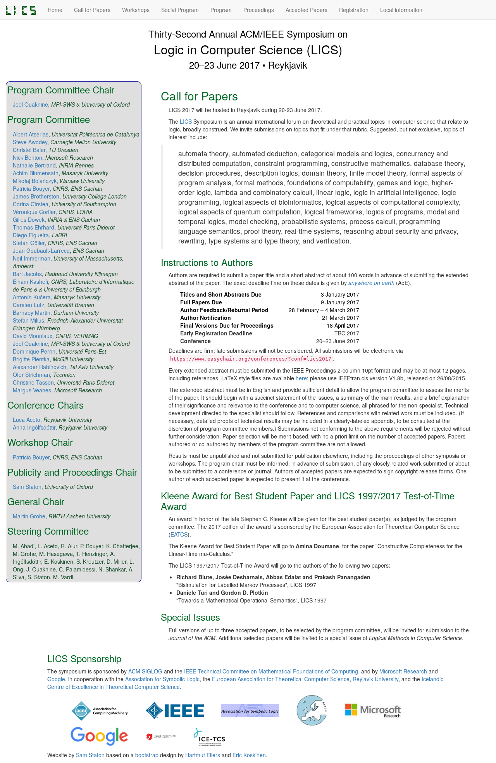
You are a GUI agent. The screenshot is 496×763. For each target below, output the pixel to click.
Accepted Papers (306, 10)
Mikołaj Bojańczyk (35, 181)
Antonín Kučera (32, 297)
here (301, 378)
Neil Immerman (31, 258)
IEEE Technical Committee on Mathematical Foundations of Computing (271, 671)
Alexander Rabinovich (39, 367)
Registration (354, 10)
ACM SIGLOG (145, 671)
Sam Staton (27, 486)
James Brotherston (36, 196)
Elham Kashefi (30, 281)
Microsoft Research (403, 671)
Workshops (136, 10)
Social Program (180, 10)
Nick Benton (27, 157)
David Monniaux (32, 336)
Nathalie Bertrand (34, 165)
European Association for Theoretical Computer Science (281, 679)
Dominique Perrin (34, 351)
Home (55, 10)
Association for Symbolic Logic (162, 679)
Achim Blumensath (36, 173)
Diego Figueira (31, 235)
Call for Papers (92, 10)
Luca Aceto (26, 419)
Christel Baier (29, 150)
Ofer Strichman (31, 374)
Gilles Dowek (29, 219)
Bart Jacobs (27, 274)
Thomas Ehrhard (33, 227)
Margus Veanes (32, 390)
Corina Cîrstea (30, 204)
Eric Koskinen (249, 755)
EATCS (179, 534)
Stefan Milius (28, 320)
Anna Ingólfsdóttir (34, 427)
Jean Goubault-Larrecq (41, 250)
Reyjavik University (375, 679)
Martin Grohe (29, 516)
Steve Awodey (30, 142)
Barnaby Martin (31, 312)
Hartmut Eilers (202, 755)
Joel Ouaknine (30, 104)
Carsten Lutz (28, 305)
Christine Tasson (33, 382)
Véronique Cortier (34, 212)
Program (221, 10)
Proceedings (258, 10)
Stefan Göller (29, 243)
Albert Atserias (30, 134)
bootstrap (146, 755)
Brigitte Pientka (31, 359)
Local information (401, 10)
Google (56, 679)
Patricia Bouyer (31, 188)
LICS (186, 121)
